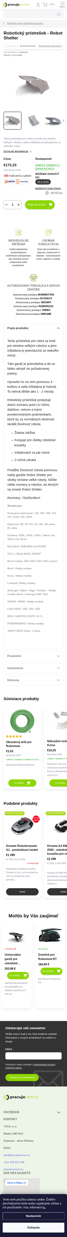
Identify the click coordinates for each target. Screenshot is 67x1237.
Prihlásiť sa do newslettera (22, 1077)
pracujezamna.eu (13, 1169)
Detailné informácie (16, 151)
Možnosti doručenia (48, 188)
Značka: (13, 55)
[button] (17, 981)
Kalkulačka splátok (20, 175)
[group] (17, 967)
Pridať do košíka (36, 204)
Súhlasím (33, 1227)
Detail (22, 892)
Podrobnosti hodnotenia (50, 46)
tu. (44, 1207)
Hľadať (58, 14)
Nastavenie (33, 1215)
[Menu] (62, 4)
